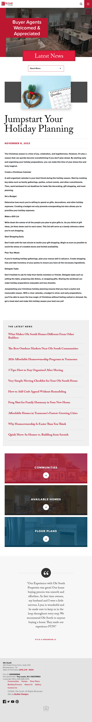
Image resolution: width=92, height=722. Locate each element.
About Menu (35, 68)
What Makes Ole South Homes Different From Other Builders (41, 336)
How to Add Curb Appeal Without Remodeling (37, 392)
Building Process (15, 684)
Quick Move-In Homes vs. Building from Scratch (38, 435)
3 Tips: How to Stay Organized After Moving (35, 370)
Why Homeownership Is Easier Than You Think (37, 424)
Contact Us (12, 688)
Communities (13, 681)
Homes (24, 681)
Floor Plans (35, 681)
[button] (81, 7)
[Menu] (88, 4)
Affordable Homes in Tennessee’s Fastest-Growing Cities (43, 413)
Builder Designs (21, 694)
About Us (29, 684)
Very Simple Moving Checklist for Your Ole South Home (43, 381)
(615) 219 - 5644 (26, 670)
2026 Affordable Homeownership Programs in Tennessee (42, 359)
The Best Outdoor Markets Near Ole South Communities (43, 348)
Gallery (38, 684)
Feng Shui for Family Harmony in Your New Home (39, 402)
